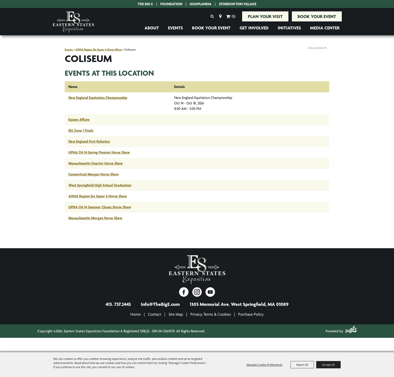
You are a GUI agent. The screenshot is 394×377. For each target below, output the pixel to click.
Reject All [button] (302, 365)
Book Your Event (317, 16)
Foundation (171, 4)
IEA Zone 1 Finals (80, 130)
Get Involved (254, 28)
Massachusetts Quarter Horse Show (95, 163)
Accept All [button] (328, 365)
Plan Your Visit (265, 16)
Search (212, 16)
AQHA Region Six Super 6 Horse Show (98, 49)
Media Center (325, 28)
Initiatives (289, 28)
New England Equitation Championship (97, 98)
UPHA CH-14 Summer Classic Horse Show (99, 207)
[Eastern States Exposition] (73, 22)
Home (135, 314)
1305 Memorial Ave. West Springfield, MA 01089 (239, 304)
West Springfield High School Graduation (99, 185)
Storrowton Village (237, 4)
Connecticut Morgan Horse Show (93, 174)
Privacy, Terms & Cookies (210, 314)
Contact (154, 314)
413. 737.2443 (118, 304)
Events (175, 28)
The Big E (145, 4)
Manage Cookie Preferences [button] (264, 365)
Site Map (175, 314)
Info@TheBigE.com (160, 304)
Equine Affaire (79, 119)
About (152, 28)
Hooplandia (200, 4)
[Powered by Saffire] (351, 330)
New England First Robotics (89, 141)
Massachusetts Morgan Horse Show (95, 218)
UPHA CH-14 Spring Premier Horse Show (99, 152)
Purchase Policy (251, 314)
